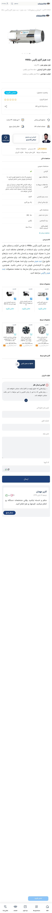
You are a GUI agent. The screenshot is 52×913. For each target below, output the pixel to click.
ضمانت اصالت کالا (39, 126)
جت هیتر (38, 261)
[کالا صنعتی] (44, 3)
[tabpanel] (26, 33)
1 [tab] (29, 53)
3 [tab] (25, 53)
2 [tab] (27, 53)
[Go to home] (47, 10)
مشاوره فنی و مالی (39, 120)
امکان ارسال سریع (14, 126)
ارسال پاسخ (9, 513)
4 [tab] (22, 53)
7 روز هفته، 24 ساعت (13, 120)
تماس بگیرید (38, 898)
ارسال (26, 479)
